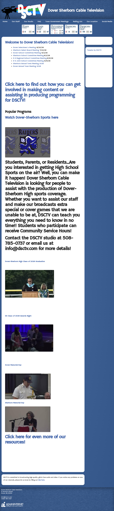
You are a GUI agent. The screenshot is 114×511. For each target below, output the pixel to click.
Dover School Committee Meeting (27, 53)
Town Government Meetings (57, 21)
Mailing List (77, 21)
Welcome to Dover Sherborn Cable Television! (39, 42)
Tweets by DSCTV (94, 50)
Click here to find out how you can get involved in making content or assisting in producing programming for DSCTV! (42, 92)
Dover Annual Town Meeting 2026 (27, 66)
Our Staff (16, 21)
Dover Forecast (99, 83)
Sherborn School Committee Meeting (28, 55)
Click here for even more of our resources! (35, 439)
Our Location (92, 21)
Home (5, 21)
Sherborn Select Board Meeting (26, 50)
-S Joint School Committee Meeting (29, 61)
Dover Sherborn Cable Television (76, 10)
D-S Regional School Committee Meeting (30, 58)
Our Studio (28, 21)
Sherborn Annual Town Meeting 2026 (28, 64)
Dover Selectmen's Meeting (24, 47)
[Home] (25, 10)
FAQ (39, 21)
